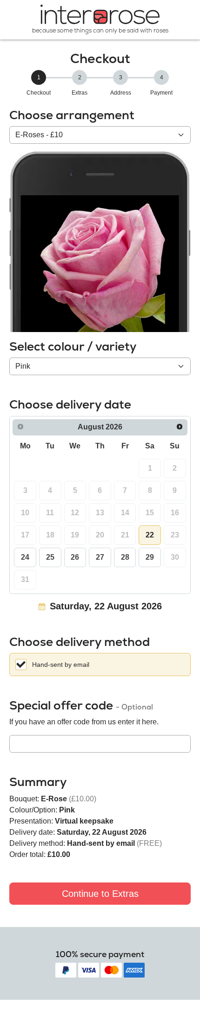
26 (75, 557)
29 (150, 557)
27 (100, 557)
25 (50, 557)
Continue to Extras (100, 894)
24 (25, 557)
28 (125, 557)
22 (150, 535)
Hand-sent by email (60, 664)
